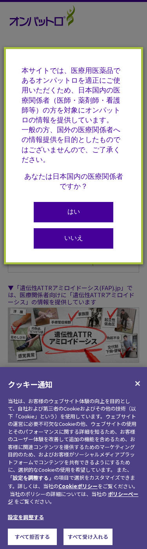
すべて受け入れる (88, 536)
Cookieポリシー (78, 486)
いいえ (73, 239)
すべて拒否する (32, 536)
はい (73, 212)
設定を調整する (26, 517)
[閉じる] (137, 383)
